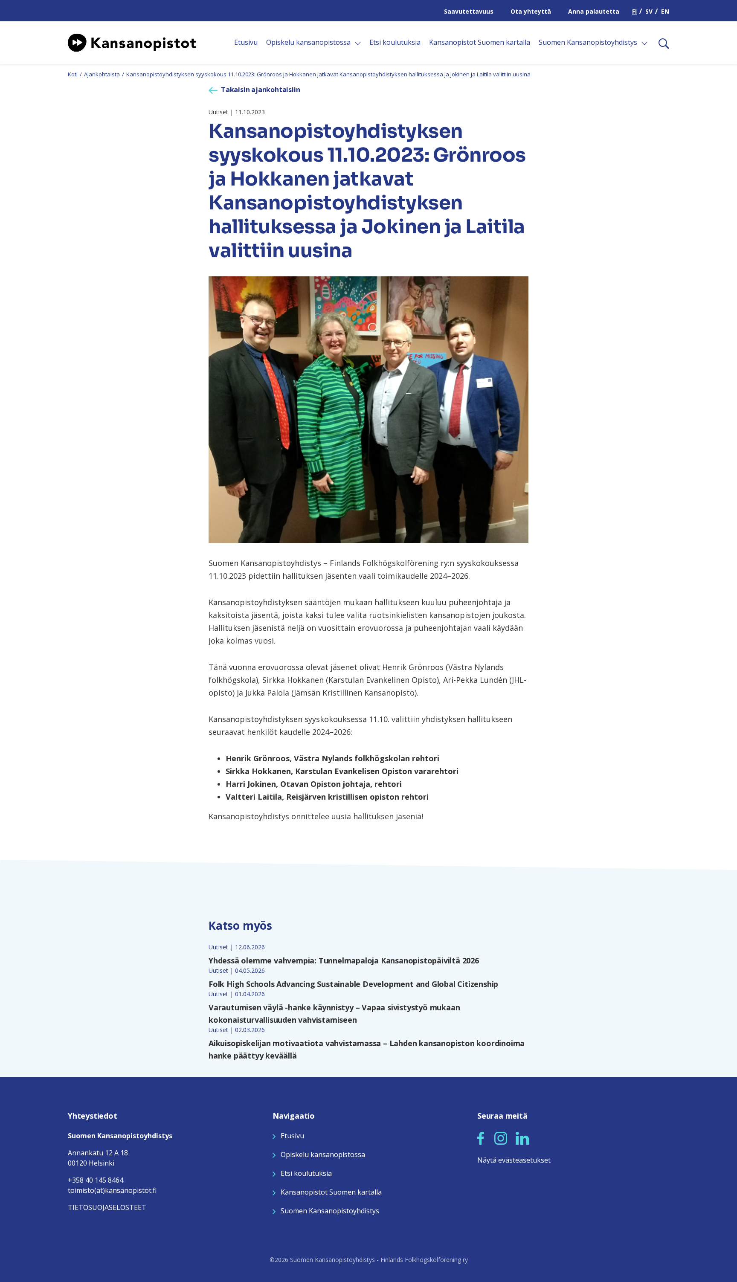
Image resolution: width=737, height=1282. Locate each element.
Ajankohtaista (102, 74)
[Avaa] (358, 43)
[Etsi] (660, 42)
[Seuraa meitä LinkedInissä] (522, 1137)
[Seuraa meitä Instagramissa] (500, 1137)
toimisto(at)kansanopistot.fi (112, 1190)
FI (634, 11)
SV (649, 11)
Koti (73, 74)
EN (665, 11)
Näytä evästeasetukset (514, 1160)
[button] (480, 1138)
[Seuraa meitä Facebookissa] (480, 1137)
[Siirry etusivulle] (132, 42)
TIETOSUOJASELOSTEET (107, 1207)
